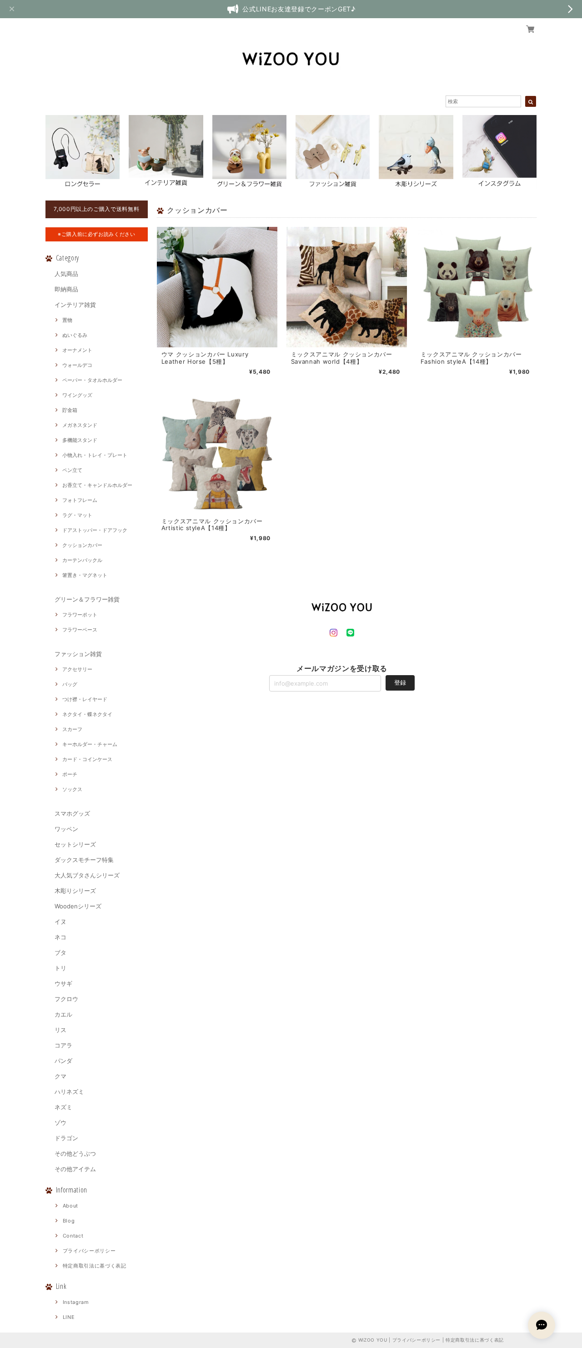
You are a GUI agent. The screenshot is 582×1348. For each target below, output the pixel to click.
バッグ (69, 684)
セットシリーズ (75, 844)
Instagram (76, 1302)
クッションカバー (82, 545)
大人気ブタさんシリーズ (87, 875)
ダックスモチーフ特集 (84, 859)
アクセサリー (77, 669)
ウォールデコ (77, 365)
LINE (69, 1317)
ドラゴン (66, 1138)
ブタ (60, 952)
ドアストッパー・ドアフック (94, 530)
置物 (67, 320)
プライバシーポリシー (89, 1251)
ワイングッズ (77, 395)
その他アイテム (75, 1169)
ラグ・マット (77, 515)
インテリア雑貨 (75, 304)
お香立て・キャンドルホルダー (97, 485)
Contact (73, 1236)
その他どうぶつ (75, 1153)
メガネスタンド (79, 425)
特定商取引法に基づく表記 (94, 1266)
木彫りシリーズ (75, 890)
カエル (63, 1014)
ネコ (60, 937)
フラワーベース (79, 629)
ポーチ (69, 774)
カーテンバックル (82, 560)
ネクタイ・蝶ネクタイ (87, 714)
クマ (60, 1076)
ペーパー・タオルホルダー (92, 380)
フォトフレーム (79, 500)
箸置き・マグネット (84, 575)
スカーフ (72, 729)
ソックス (72, 789)
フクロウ (66, 998)
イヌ (60, 921)
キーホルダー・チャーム (89, 744)
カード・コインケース (87, 759)
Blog (69, 1221)
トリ (60, 968)
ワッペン (66, 828)
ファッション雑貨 (78, 653)
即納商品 (66, 289)
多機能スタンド (79, 440)
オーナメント (77, 350)
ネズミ (63, 1107)
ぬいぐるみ (74, 335)
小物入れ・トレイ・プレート (94, 455)
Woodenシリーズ (78, 906)
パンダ (63, 1060)
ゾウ (60, 1122)
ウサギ (63, 983)
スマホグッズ (72, 813)
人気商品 (66, 273)
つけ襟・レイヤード (84, 699)
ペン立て (72, 470)
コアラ (63, 1045)
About (70, 1206)
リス (60, 1029)
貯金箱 (69, 410)
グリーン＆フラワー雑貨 (87, 599)
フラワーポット (79, 614)
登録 (400, 682)
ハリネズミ (69, 1091)
